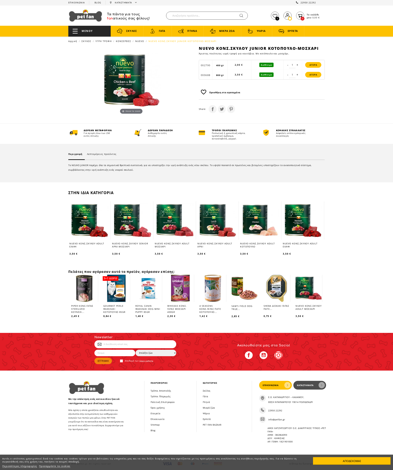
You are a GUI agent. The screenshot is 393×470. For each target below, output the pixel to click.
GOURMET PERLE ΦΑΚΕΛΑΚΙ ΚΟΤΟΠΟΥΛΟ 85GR (114, 308)
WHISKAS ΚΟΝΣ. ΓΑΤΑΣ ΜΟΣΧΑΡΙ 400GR (177, 308)
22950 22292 (308, 2)
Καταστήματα (305, 385)
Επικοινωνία (158, 419)
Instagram (278, 355)
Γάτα (205, 396)
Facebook (249, 355)
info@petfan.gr (276, 419)
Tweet (222, 109)
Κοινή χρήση (213, 109)
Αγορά (313, 64)
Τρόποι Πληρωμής (161, 396)
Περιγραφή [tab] (75, 154)
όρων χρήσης (146, 361)
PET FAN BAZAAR (212, 424)
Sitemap (155, 424)
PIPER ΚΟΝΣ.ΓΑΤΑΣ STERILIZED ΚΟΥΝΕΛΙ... (82, 308)
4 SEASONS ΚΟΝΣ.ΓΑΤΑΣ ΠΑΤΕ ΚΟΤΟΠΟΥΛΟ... (210, 308)
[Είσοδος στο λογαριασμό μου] (288, 15)
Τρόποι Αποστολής (161, 390)
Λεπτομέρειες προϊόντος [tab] (102, 154)
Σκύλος (206, 390)
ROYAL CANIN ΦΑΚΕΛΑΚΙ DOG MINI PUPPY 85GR (147, 308)
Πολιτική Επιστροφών (163, 402)
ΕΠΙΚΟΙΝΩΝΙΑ (76, 2)
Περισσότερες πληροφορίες (19, 466)
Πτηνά (206, 402)
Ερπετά (207, 419)
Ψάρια (206, 413)
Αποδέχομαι (352, 461)
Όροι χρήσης (158, 407)
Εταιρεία (155, 413)
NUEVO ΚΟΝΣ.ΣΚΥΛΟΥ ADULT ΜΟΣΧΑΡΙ (309, 307)
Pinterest (231, 109)
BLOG (98, 2)
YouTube (263, 355)
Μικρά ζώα (209, 407)
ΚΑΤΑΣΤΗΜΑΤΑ (124, 2)
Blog (153, 430)
